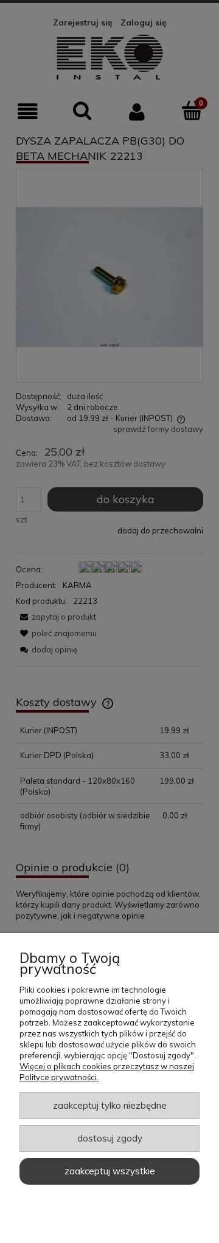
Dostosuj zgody (109, 1138)
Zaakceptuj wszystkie (109, 1171)
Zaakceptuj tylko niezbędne (110, 1105)
